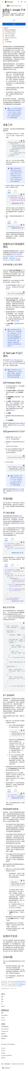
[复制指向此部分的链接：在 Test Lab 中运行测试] (9, 356)
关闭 (14, 20)
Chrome (3, 1050)
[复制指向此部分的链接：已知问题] (14, 957)
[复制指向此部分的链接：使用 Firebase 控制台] (22, 383)
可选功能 (15, 117)
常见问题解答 (4, 1036)
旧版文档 (3, 1038)
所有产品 (3, 1057)
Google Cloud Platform (6, 1055)
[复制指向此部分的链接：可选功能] (14, 499)
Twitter (2, 1017)
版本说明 (3, 1033)
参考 (2, 999)
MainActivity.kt (16, 601)
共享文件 (17, 530)
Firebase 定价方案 (15, 377)
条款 (2, 1064)
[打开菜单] (2, 2)
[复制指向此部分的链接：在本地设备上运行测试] (4, 267)
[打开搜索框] (19, 2)
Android (3, 1048)
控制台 (16, 254)
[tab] (9, 191)
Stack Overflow (5, 1029)
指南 (2, 996)
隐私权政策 (7, 1064)
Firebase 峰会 (4, 1015)
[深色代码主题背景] (21, 141)
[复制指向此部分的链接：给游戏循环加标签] (20, 809)
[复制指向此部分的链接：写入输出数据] (16, 513)
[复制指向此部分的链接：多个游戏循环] (16, 695)
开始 (14, 24)
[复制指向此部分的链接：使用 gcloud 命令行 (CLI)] (4, 434)
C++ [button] (18, 565)
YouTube (3, 1020)
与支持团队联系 (5, 1026)
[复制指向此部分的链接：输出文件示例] (16, 607)
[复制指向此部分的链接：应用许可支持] (18, 936)
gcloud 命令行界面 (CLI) (9, 256)
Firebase (3, 1053)
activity (8, 135)
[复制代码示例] (24, 141)
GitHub (3, 1006)
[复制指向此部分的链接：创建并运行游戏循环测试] (9, 247)
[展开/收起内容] (5, 43)
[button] (9, 191)
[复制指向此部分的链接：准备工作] (14, 125)
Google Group (4, 1031)
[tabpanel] (15, 199)
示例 (2, 1001)
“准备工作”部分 (12, 307)
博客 (2, 1012)
